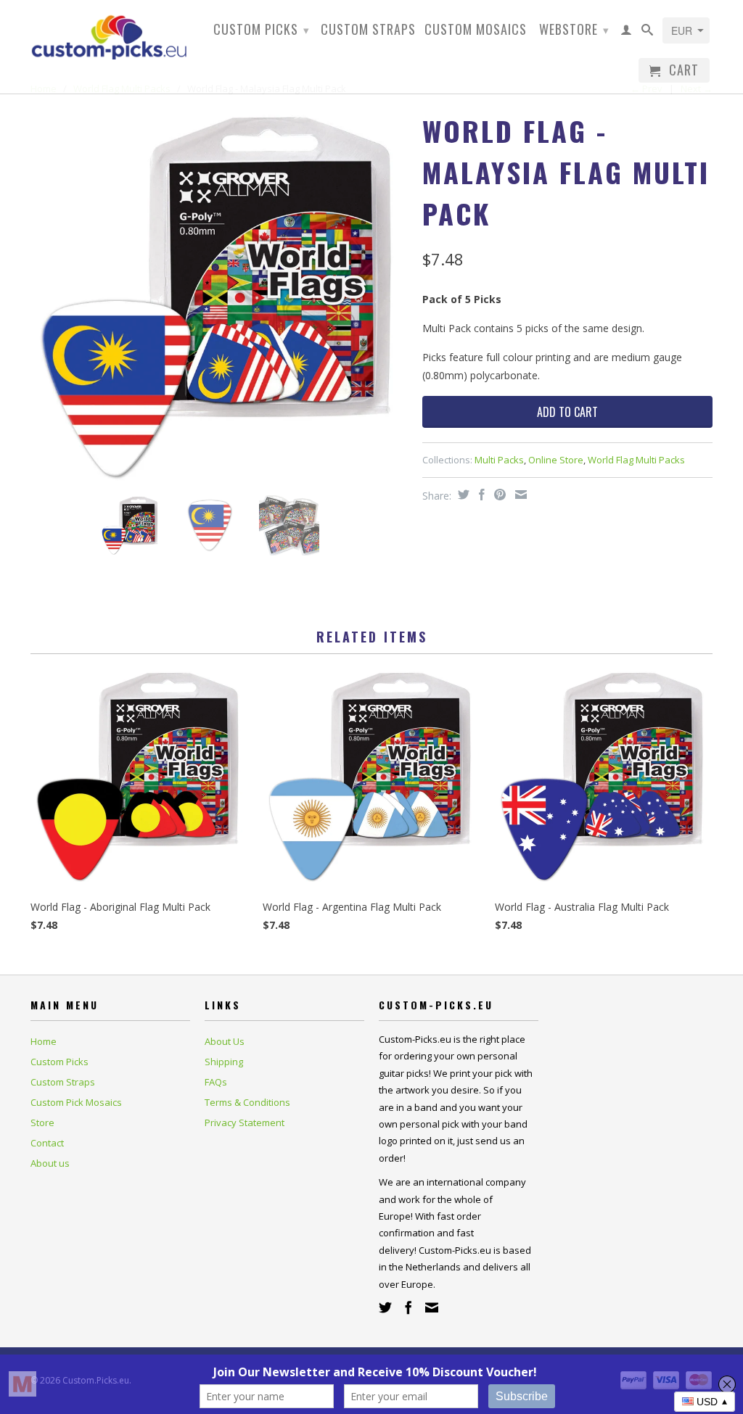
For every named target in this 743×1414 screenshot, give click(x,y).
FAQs (216, 1081)
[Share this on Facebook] (480, 494)
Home (43, 1041)
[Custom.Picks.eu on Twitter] (385, 1307)
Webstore (574, 29)
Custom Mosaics (475, 30)
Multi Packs (499, 459)
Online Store (555, 459)
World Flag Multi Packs (636, 459)
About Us (225, 1041)
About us (50, 1163)
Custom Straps (368, 30)
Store (42, 1122)
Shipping (224, 1061)
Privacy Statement (244, 1122)
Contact (47, 1142)
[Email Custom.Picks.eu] (431, 1307)
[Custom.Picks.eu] (110, 35)
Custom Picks (261, 29)
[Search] (647, 32)
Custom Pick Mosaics (76, 1102)
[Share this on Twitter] (461, 494)
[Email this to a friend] (519, 494)
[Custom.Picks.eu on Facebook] (408, 1307)
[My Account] (626, 32)
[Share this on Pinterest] (498, 494)
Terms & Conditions (247, 1102)
